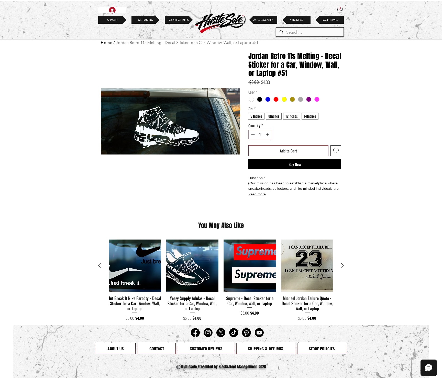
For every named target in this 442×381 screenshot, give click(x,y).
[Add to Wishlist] (335, 150)
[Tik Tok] (233, 332)
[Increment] (268, 134)
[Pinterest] (246, 332)
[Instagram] (208, 332)
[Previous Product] (99, 265)
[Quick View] (135, 266)
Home (106, 42)
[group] (221, 280)
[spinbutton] (260, 134)
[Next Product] (342, 265)
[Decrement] (252, 134)
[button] (340, 10)
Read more (257, 194)
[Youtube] (259, 332)
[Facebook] (195, 332)
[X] (220, 332)
